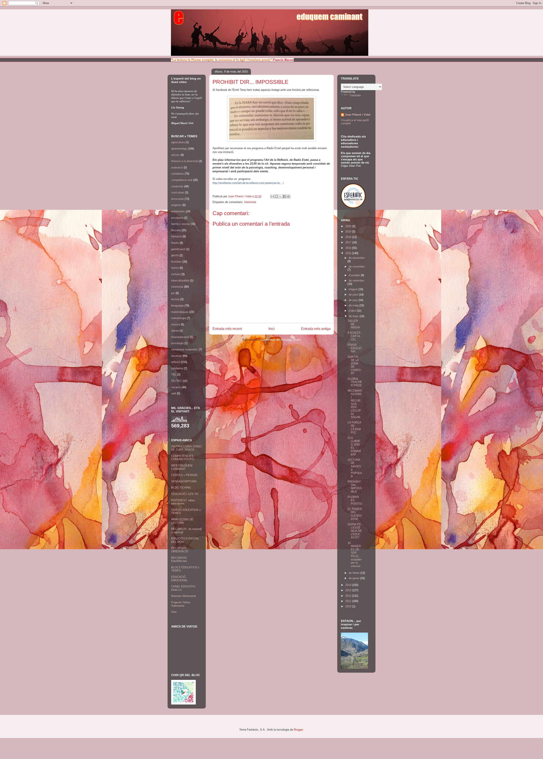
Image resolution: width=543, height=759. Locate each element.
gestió (175, 255)
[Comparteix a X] (280, 196)
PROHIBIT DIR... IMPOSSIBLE (355, 486)
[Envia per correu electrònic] (272, 196)
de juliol (354, 294)
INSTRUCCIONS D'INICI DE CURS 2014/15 (186, 448)
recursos (176, 355)
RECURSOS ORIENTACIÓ (179, 549)
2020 (348, 226)
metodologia (178, 318)
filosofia (176, 230)
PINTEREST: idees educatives (183, 502)
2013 (348, 590)
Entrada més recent (227, 328)
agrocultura (178, 142)
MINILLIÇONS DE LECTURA (182, 521)
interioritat (250, 202)
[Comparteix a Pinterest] (288, 196)
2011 (348, 601)
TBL (173, 374)
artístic (175, 155)
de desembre (357, 257)
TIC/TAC (176, 380)
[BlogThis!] (276, 196)
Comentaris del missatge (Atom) (281, 339)
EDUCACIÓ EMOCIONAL (179, 578)
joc (173, 293)
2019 (348, 231)
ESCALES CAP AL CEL (354, 336)
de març (354, 316)
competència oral (181, 180)
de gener (354, 578)
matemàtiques (180, 312)
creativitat (177, 186)
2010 (348, 606)
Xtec (174, 611)
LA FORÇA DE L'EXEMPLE (354, 427)
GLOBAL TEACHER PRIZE (355, 382)
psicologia (177, 343)
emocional (177, 198)
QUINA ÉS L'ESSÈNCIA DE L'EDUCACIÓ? (355, 531)
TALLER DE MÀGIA (354, 324)
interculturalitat (180, 280)
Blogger (298, 729)
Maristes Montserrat (183, 596)
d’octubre (355, 275)
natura (175, 330)
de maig (354, 305)
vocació (176, 387)
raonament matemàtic (184, 349)
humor (175, 267)
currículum (177, 192)
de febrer (354, 572)
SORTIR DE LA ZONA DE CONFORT (354, 365)
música (175, 324)
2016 (348, 247)
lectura (175, 299)
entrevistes (178, 211)
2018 (348, 237)
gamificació (178, 249)
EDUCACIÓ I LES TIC (185, 494)
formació (176, 236)
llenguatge (177, 305)
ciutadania (177, 173)
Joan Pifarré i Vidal (240, 196)
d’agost (353, 289)
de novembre (357, 266)
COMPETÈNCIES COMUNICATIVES (182, 457)
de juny (353, 300)
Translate (355, 95)
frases (175, 242)
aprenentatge (179, 148)
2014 (348, 585)
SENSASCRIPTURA (184, 481)
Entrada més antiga (315, 328)
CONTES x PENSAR (184, 475)
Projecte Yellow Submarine (180, 604)
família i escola (180, 223)
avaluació (177, 167)
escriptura (177, 217)
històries (176, 261)
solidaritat (177, 368)
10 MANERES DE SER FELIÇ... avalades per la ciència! (355, 554)
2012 (348, 595)
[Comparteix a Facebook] (284, 196)
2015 (348, 253)
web (173, 393)
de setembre (356, 280)
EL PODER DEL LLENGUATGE (355, 514)
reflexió (175, 362)
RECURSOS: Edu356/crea (179, 559)
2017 (348, 242)
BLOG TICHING (181, 487)
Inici (272, 328)
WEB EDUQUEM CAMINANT (181, 467)
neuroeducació (180, 337)
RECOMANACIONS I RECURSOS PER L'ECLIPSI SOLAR (355, 404)
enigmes (176, 205)
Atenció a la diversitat (184, 161)
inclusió (176, 274)
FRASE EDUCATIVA (355, 348)
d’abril (353, 310)
